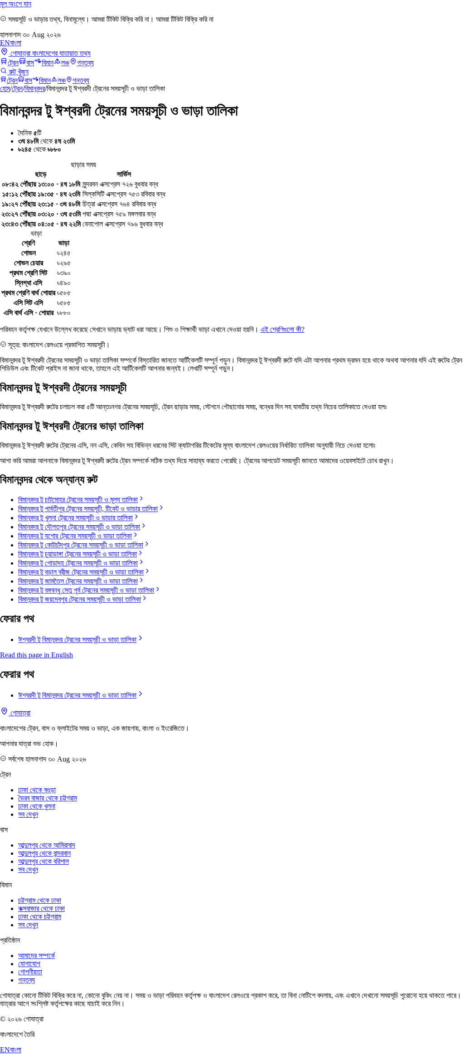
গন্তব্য (85, 63)
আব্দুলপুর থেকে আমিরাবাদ (46, 845)
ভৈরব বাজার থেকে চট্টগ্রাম (47, 798)
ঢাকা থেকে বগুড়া (37, 790)
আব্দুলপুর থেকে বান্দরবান (44, 853)
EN (5, 43)
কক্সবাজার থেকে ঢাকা (41, 908)
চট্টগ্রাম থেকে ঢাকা (39, 900)
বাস (30, 63)
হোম (5, 88)
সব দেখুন (28, 814)
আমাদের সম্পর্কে (36, 955)
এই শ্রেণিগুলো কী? (282, 329)
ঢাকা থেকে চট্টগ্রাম (39, 916)
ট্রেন (13, 63)
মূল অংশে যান (15, 4)
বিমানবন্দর (34, 88)
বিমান (47, 63)
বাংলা (15, 43)
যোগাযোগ (29, 964)
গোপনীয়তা (30, 972)
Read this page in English (36, 655)
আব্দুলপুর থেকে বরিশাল (43, 861)
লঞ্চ (65, 63)
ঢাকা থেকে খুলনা (36, 806)
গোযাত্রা (19, 713)
